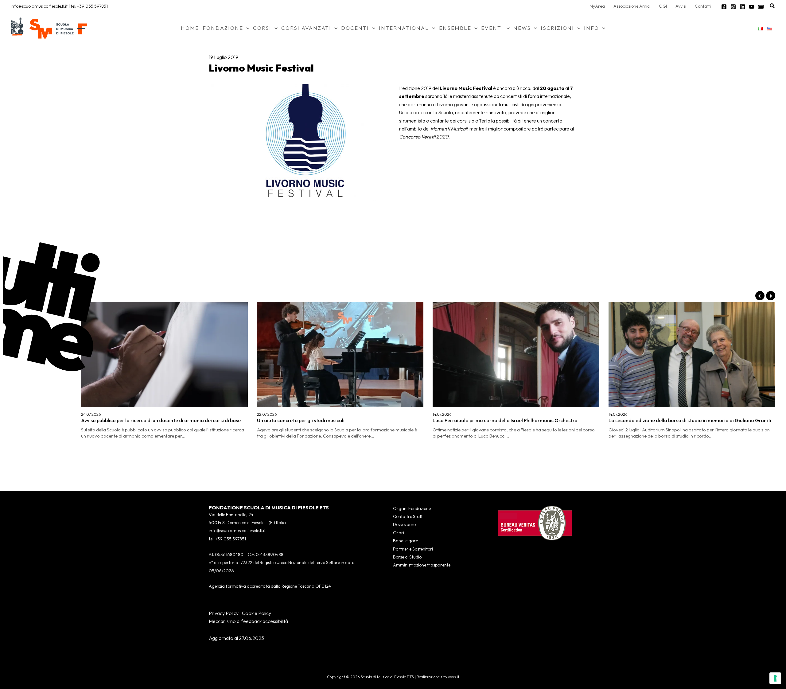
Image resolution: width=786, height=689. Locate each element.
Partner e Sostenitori (413, 549)
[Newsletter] (761, 7)
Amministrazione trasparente (421, 565)
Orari (398, 532)
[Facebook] (724, 7)
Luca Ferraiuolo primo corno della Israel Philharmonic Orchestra (505, 420)
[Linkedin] (742, 7)
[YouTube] (751, 7)
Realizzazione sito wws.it (438, 676)
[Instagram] (733, 7)
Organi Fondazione (412, 508)
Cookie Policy (256, 613)
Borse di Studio (407, 557)
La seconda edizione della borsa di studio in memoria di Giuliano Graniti (690, 420)
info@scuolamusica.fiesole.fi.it (39, 6)
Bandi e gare (405, 540)
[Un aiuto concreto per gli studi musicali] (340, 354)
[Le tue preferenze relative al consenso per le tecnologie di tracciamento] (775, 678)
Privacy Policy (224, 613)
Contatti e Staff (407, 516)
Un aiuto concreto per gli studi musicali (300, 420)
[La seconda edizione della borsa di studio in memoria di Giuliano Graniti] (692, 354)
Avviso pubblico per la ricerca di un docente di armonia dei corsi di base (161, 420)
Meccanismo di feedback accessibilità (248, 621)
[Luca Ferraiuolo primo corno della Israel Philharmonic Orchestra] (516, 354)
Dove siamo (404, 524)
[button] (772, 6)
